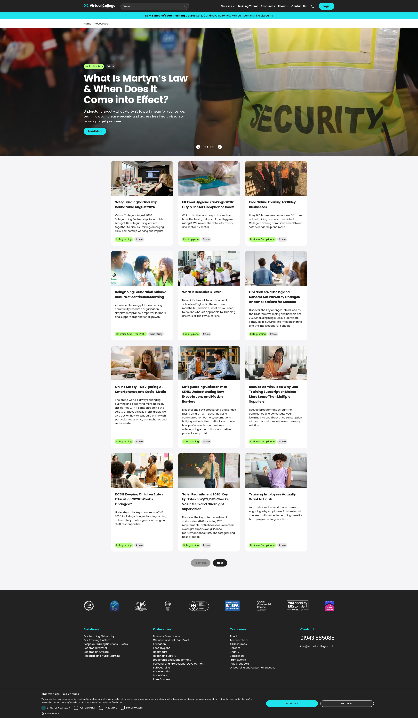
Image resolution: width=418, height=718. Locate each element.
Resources (268, 6)
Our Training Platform (97, 640)
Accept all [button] (292, 703)
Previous (201, 563)
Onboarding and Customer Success (252, 667)
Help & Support (239, 664)
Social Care (160, 675)
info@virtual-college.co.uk (317, 646)
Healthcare (160, 652)
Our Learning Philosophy (99, 636)
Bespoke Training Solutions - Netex (106, 644)
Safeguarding (161, 667)
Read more (117, 702)
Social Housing (162, 671)
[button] (149, 714)
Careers (235, 648)
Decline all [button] (347, 703)
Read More (95, 131)
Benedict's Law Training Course (173, 15)
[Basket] (312, 6)
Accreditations (239, 640)
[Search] (185, 6)
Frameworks (238, 660)
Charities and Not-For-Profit (171, 640)
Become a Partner (95, 648)
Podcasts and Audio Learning (102, 656)
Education (159, 644)
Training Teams (248, 6)
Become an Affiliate (96, 652)
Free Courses (161, 679)
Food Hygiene (161, 648)
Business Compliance (166, 636)
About (282, 6)
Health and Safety (164, 656)
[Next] (219, 146)
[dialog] (209, 703)
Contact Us (298, 6)
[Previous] (198, 146)
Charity (234, 652)
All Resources (238, 644)
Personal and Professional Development (179, 664)
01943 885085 (317, 638)
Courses (226, 6)
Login (326, 6)
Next (220, 563)
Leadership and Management (172, 660)
